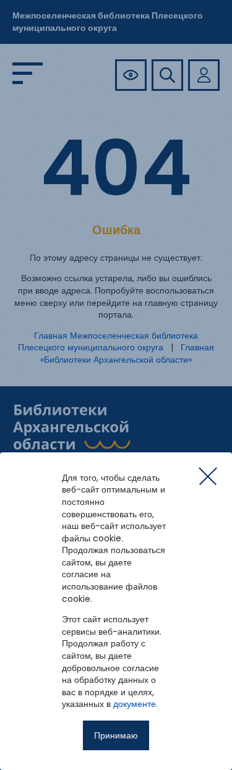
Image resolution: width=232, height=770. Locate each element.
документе (134, 704)
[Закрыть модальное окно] (208, 476)
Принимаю (116, 735)
